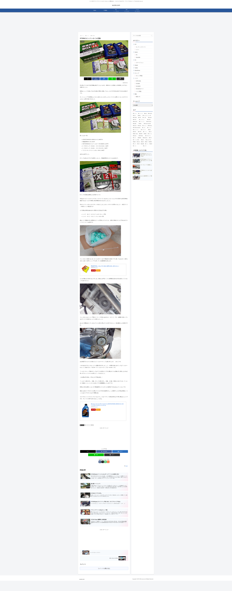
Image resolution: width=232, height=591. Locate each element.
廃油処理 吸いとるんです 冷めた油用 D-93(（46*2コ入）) (105, 266)
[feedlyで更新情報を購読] (105, 462)
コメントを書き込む (104, 568)
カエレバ (96, 267)
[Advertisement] (116, 22)
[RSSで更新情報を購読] (108, 462)
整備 (92, 425)
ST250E (82, 425)
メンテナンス (88, 425)
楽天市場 (93, 270)
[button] (120, 78)
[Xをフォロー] (102, 462)
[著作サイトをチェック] (100, 462)
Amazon (98, 270)
